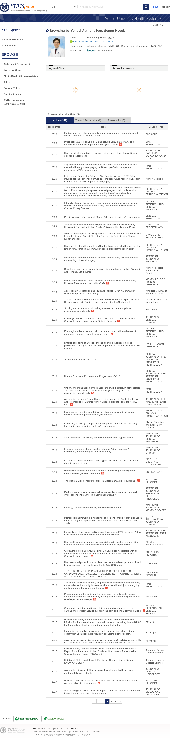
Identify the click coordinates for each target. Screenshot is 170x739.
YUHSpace (160, 25)
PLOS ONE (151, 134)
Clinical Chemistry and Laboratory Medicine (155, 425)
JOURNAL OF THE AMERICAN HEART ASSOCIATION (156, 402)
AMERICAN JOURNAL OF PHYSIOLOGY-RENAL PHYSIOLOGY (153, 493)
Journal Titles (12, 88)
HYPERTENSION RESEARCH (155, 345)
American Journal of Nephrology (156, 300)
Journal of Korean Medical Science (155, 651)
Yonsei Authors (12, 70)
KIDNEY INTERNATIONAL (155, 543)
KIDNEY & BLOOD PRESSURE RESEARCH (155, 282)
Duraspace (76, 728)
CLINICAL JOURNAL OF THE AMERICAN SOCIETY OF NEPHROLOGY (156, 359)
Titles (7, 82)
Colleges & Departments (17, 64)
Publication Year (13, 94)
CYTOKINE (151, 563)
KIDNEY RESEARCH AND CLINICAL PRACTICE (155, 205)
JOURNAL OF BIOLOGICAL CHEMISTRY (153, 692)
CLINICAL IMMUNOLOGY (154, 217)
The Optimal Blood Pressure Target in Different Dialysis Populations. (100, 480)
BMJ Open (151, 309)
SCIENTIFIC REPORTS (152, 480)
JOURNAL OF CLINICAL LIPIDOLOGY (153, 672)
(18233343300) (103, 50)
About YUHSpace (13, 39)
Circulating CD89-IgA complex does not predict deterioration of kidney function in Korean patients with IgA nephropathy (100, 424)
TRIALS (150, 622)
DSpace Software (41, 728)
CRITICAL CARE (154, 472)
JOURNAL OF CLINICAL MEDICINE (153, 320)
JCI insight (151, 632)
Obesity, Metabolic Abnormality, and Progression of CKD (93, 507)
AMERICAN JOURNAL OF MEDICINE (153, 450)
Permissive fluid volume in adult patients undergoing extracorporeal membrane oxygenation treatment (99, 472)
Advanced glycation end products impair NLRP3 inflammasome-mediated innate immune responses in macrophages (102, 691)
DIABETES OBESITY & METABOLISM (153, 462)
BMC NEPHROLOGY (154, 143)
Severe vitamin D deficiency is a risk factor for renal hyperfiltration (98, 437)
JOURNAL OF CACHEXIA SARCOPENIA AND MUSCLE (156, 154)
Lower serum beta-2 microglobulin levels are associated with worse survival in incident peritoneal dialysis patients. (99, 413)
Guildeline (10, 45)
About (155, 6)
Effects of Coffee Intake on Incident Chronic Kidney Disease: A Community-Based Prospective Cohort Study (96, 450)
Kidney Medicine (154, 178)
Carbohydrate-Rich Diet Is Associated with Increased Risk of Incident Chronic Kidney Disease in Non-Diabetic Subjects (100, 319)
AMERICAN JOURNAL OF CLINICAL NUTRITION (153, 437)
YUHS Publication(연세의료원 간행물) (14, 102)
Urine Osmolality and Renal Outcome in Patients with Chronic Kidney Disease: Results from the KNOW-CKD (100, 282)
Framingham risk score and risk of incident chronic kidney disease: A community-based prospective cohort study (100, 332)
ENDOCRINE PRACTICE (152, 573)
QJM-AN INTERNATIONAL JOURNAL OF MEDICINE (155, 520)
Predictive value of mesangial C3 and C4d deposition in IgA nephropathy (102, 217)
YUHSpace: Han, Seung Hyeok (24, 7)
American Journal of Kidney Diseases (156, 292)
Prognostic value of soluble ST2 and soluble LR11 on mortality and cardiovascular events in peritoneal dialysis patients (99, 143)
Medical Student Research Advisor (21, 76)
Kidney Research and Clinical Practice (155, 270)
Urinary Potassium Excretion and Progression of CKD (92, 376)
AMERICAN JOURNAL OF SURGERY (153, 259)
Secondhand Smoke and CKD (80, 359)
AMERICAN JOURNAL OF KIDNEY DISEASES (156, 508)
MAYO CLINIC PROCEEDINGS (154, 226)
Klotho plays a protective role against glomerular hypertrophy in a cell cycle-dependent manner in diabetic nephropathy (100, 493)
